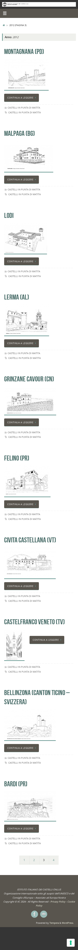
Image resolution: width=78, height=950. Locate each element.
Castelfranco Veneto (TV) (34, 622)
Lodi (9, 215)
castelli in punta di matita (24, 112)
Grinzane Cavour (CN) (29, 379)
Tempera (54, 922)
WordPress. (68, 922)
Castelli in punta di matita (24, 107)
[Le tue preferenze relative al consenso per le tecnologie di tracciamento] (71, 943)
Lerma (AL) (16, 297)
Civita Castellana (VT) (30, 540)
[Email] (43, 914)
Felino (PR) (16, 458)
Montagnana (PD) (24, 51)
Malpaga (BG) (19, 133)
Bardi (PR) (15, 784)
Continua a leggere (20, 97)
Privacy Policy (57, 901)
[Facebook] (34, 914)
